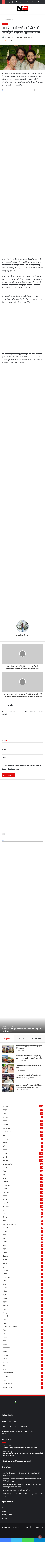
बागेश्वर (5, 1146)
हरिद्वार (5, 1110)
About (4, 1511)
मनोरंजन (11, 19)
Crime (5, 1167)
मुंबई (4, 1266)
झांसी (4, 1365)
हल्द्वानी (5, 1245)
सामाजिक (5, 1160)
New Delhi (6, 1203)
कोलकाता (5, 1362)
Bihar (5, 1274)
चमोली (4, 1113)
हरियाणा (5, 1252)
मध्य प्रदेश (6, 1316)
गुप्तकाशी (5, 1309)
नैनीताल (5, 1121)
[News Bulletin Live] (22, 9)
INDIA (5, 1189)
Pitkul (5, 1319)
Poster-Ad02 (7, 1380)
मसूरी (4, 1249)
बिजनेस (5, 1259)
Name (4, 741)
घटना (4, 1178)
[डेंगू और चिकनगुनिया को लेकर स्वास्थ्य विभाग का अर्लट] (8, 1068)
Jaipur (5, 1358)
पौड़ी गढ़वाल (6, 1128)
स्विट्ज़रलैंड (6, 1348)
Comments (36, 1039)
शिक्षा (4, 1171)
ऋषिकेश (5, 1228)
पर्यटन (4, 1175)
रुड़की (4, 1302)
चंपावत (5, 1150)
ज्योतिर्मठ (5, 1291)
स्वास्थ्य (5, 1196)
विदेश (4, 1220)
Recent (21, 1039)
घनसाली (5, 1351)
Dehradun (6, 1192)
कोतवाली (5, 1344)
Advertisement (8, 1373)
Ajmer (5, 1323)
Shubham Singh (10, 37)
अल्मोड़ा (5, 1142)
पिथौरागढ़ (5, 1139)
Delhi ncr (6, 1295)
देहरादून (5, 1153)
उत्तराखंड (5, 1106)
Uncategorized (8, 1164)
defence (6, 1231)
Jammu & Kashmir (9, 1224)
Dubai (5, 1288)
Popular (7, 1039)
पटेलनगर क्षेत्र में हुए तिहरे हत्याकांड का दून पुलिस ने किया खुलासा (29, 1047)
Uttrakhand (7, 1185)
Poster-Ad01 (7, 1376)
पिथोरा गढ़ (6, 1305)
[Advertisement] (22, 329)
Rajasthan (6, 1277)
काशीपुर (5, 1312)
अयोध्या (5, 1298)
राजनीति (5, 1157)
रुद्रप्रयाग (6, 1124)
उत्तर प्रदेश (6, 1206)
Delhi (5, 1242)
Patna (5, 1334)
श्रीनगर (5, 1263)
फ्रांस (4, 1341)
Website (4, 757)
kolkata (5, 1355)
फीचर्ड (4, 1210)
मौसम (4, 1213)
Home (5, 19)
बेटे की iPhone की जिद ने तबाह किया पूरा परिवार (18, 2)
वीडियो (5, 1217)
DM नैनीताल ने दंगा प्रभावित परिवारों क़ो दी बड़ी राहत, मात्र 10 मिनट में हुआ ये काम (21, 1030)
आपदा (4, 1238)
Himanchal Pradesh (10, 1327)
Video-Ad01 (7, 1383)
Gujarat (5, 1256)
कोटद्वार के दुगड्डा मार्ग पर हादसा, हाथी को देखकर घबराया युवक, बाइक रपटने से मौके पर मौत (29, 1086)
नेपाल (4, 1330)
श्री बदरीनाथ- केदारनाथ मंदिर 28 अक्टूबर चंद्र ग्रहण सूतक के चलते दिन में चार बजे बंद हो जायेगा (29, 1056)
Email (4, 749)
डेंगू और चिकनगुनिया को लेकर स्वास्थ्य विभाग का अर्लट (28, 1066)
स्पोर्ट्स (5, 1199)
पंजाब (4, 1284)
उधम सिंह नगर (7, 1132)
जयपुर (4, 1369)
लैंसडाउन (5, 1281)
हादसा (4, 1235)
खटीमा (5, 1337)
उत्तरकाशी (5, 1117)
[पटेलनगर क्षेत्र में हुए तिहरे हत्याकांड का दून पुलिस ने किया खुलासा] (8, 1049)
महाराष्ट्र (5, 1270)
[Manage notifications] (40, 1537)
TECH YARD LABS (37, 1527)
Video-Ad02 (7, 1387)
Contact (4, 1518)
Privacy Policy (7, 1515)
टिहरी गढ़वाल (6, 1135)
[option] (22, 1021)
